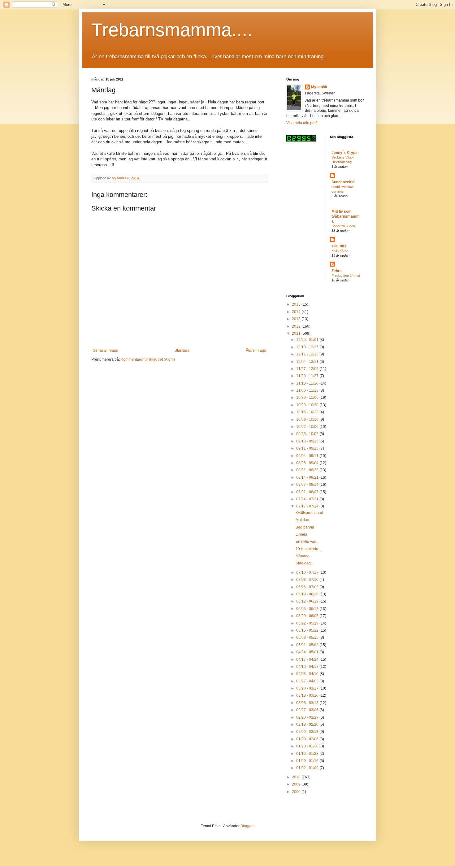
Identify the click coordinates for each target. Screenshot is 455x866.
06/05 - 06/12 (307, 609)
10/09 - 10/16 (307, 419)
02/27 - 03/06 (307, 710)
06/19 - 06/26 (307, 594)
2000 (296, 792)
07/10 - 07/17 (307, 572)
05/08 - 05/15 (307, 637)
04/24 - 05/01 (307, 652)
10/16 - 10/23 (307, 412)
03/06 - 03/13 (307, 703)
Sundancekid (343, 182)
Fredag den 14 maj (346, 275)
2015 (296, 304)
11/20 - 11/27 (307, 376)
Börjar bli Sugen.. (344, 226)
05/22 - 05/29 (307, 623)
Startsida (182, 350)
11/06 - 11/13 (307, 390)
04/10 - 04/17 (307, 666)
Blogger (247, 826)
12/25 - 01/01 (307, 339)
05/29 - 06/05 (307, 616)
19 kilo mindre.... (309, 549)
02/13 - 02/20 (307, 724)
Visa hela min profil (302, 123)
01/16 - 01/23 (307, 753)
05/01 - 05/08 (307, 645)
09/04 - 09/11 (307, 456)
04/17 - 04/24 (307, 659)
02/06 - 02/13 (307, 731)
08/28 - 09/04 (307, 463)
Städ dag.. (304, 563)
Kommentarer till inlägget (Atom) (148, 359)
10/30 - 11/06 (307, 397)
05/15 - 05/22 (307, 630)
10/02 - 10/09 (307, 426)
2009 (296, 784)
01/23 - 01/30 (307, 746)
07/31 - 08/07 (307, 492)
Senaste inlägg (105, 350)
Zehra (337, 271)
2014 (296, 312)
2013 (296, 319)
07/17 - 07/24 (307, 506)
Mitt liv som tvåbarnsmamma (346, 216)
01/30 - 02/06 (307, 739)
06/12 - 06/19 (307, 601)
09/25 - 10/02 (307, 434)
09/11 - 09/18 (307, 448)
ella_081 (339, 246)
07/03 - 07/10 (307, 579)
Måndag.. (303, 556)
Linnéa (301, 534)
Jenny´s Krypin (345, 152)
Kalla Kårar (340, 251)
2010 (296, 777)
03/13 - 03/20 (307, 695)
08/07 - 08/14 (307, 484)
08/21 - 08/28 (307, 470)
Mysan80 (319, 87)
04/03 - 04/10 (307, 674)
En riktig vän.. (307, 541)
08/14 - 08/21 (307, 477)
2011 (296, 333)
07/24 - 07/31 (307, 499)
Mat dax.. (303, 520)
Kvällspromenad (309, 513)
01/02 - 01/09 (307, 768)
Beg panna (305, 527)
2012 (296, 326)
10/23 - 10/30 (307, 405)
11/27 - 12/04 (307, 369)
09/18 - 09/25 (307, 441)
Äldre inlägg (256, 350)
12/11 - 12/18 (307, 354)
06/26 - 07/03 (307, 587)
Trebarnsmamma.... (172, 30)
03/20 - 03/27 (307, 688)
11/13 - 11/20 (307, 383)
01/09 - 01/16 (307, 761)
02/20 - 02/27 (307, 717)
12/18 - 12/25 (307, 347)
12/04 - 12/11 (307, 361)
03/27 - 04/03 (307, 681)
